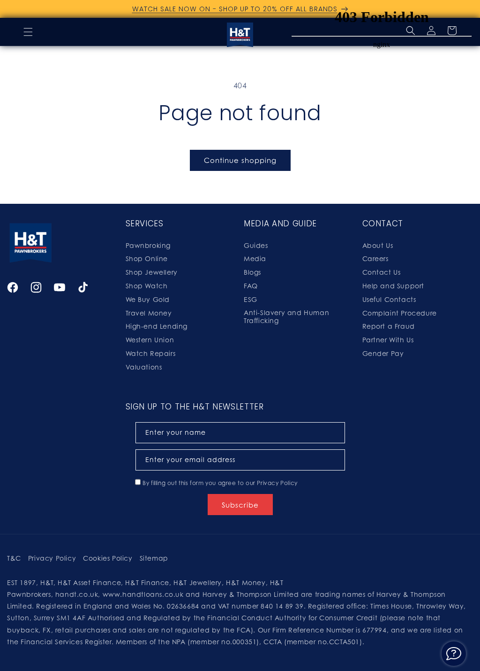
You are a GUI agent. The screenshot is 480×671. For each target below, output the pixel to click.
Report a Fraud (388, 326)
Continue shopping (240, 160)
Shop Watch (147, 286)
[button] (28, 32)
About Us (377, 245)
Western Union (150, 340)
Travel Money (149, 313)
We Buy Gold (148, 299)
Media (255, 258)
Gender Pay (383, 353)
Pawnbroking (148, 245)
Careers (375, 258)
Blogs (252, 272)
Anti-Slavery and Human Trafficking (286, 316)
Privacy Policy (277, 482)
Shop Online (147, 258)
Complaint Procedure (399, 313)
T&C (14, 558)
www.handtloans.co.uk (144, 594)
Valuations (144, 367)
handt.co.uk (76, 594)
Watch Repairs (151, 353)
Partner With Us (388, 340)
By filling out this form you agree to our (220, 482)
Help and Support (393, 286)
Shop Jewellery (152, 272)
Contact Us (381, 272)
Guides (256, 245)
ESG (250, 299)
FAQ (251, 286)
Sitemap (154, 558)
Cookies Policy (107, 558)
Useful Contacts (389, 299)
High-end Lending (157, 326)
